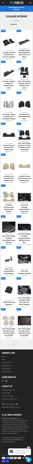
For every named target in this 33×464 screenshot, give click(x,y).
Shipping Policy (7, 366)
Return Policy (6, 369)
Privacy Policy (6, 362)
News (3, 359)
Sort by (16, 20)
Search (4, 356)
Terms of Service (7, 372)
